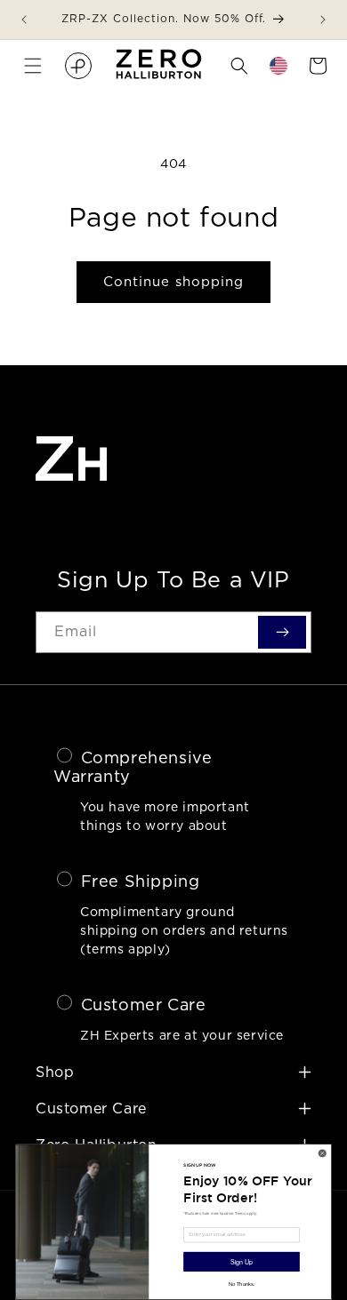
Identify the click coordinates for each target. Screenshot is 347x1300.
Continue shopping (173, 282)
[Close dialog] (322, 1153)
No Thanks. (241, 1284)
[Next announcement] (323, 19)
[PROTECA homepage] (78, 65)
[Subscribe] (282, 632)
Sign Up (241, 1261)
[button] (32, 65)
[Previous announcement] (24, 19)
